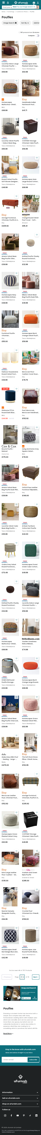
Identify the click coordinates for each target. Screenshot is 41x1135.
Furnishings (10, 12)
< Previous (7, 977)
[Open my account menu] (37, 2)
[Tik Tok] (30, 1115)
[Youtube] (17, 1115)
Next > (35, 977)
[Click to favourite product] (16, 42)
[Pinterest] (23, 1115)
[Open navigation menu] (3, 3)
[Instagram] (5, 1115)
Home (3, 12)
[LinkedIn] (36, 1115)
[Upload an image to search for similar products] (33, 2)
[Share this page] (7, 2)
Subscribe (33, 1060)
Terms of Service (6, 1132)
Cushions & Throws (22, 12)
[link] (10, 49)
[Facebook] (11, 1115)
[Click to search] (37, 7)
